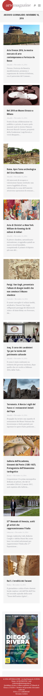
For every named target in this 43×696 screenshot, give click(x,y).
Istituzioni (10, 532)
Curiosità (10, 299)
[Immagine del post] (21, 35)
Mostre (9, 475)
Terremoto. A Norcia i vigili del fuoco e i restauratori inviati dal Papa (21, 408)
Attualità (9, 65)
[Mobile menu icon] (39, 5)
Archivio (25, 694)
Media (9, 585)
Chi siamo (18, 694)
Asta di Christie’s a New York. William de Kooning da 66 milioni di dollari (20, 228)
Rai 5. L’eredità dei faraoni (19, 580)
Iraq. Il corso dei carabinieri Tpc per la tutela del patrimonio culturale (20, 351)
